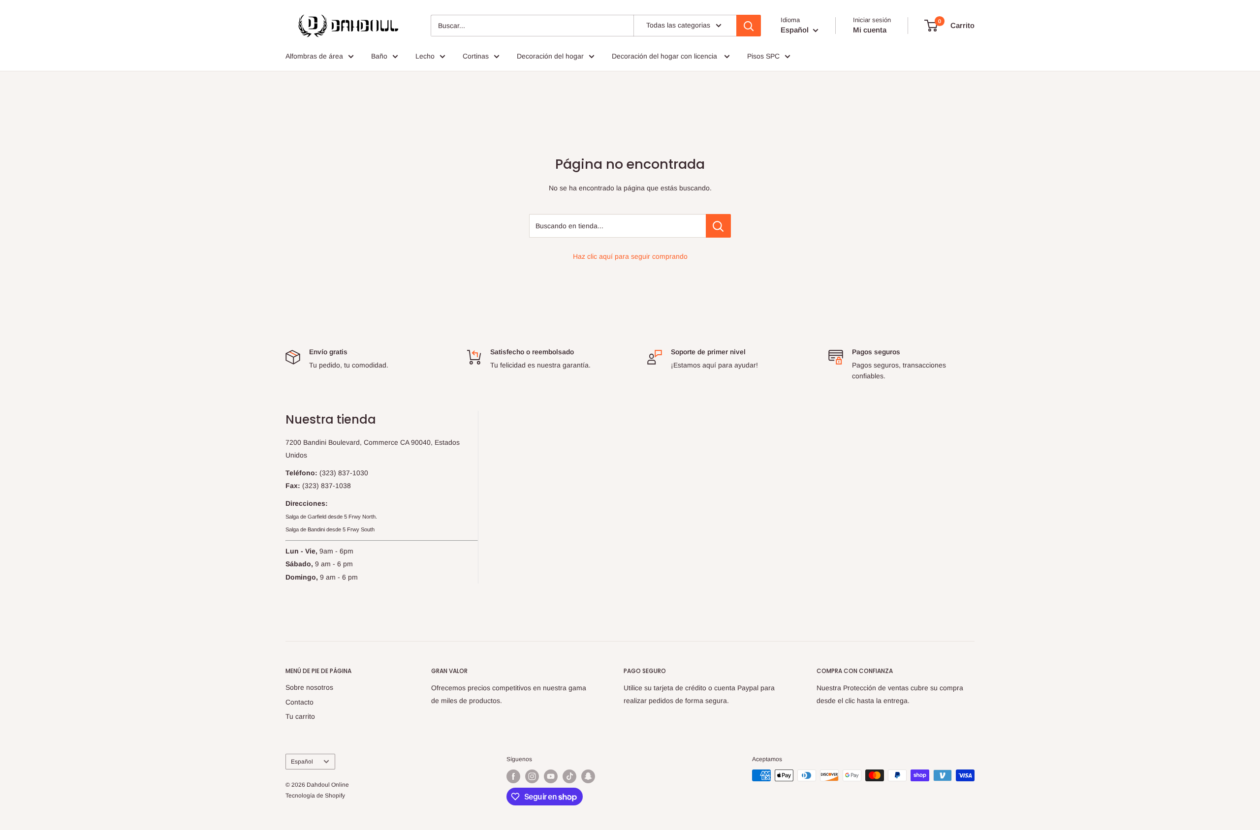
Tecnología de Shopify (315, 795)
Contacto (299, 702)
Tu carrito (300, 716)
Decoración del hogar (550, 56)
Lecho (425, 56)
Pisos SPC (763, 56)
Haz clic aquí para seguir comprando (630, 256)
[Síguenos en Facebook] (513, 776)
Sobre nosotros (309, 687)
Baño (379, 56)
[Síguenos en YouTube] (551, 776)
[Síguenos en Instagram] (532, 776)
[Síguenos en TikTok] (569, 776)
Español (302, 761)
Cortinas (476, 56)
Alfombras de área (314, 56)
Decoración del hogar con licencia (665, 56)
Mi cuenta (869, 30)
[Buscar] (748, 25)
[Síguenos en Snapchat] (588, 776)
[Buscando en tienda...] (718, 226)
